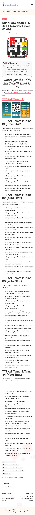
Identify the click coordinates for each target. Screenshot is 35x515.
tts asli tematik (6, 473)
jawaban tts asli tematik (9, 462)
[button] (8, 487)
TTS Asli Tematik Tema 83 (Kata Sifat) (17, 73)
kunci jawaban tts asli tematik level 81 (12, 467)
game (4, 19)
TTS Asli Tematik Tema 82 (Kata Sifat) (17, 71)
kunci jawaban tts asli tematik (10, 464)
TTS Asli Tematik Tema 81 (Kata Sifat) (17, 69)
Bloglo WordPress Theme (20, 512)
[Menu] (32, 4)
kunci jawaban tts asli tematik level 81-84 (13, 470)
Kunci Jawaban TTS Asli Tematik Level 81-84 (17, 66)
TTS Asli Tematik (11, 67)
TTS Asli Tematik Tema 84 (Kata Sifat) (17, 74)
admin (6, 483)
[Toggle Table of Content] (27, 63)
